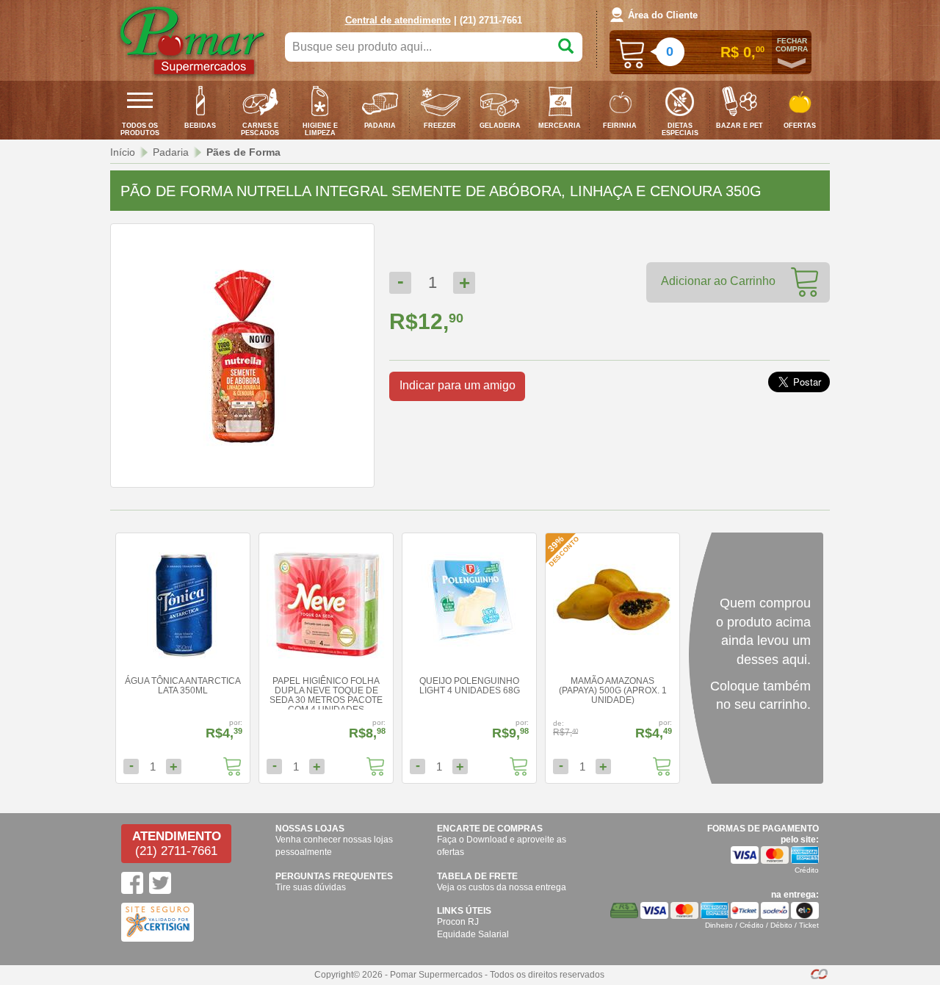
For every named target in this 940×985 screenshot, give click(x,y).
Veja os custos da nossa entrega (501, 887)
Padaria (171, 152)
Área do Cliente (663, 15)
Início (122, 152)
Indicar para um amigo (458, 385)
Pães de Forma (243, 152)
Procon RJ (458, 922)
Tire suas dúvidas (310, 887)
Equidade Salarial (473, 934)
